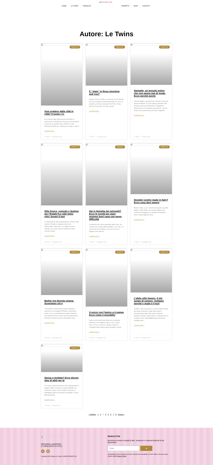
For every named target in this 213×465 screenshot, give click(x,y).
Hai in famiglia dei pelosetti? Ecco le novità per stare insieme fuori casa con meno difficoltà (105, 215)
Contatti (146, 6)
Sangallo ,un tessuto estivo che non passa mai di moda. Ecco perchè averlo (150, 93)
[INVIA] (146, 448)
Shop (136, 6)
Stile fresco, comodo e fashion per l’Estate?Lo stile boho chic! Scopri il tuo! (61, 214)
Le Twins (74, 6)
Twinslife (87, 6)
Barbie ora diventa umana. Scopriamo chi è (59, 302)
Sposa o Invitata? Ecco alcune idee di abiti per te (61, 379)
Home (64, 6)
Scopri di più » (49, 131)
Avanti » (121, 414)
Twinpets (125, 6)
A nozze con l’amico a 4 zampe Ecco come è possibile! (106, 313)
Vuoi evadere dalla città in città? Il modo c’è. (58, 112)
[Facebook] (48, 451)
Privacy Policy (121, 456)
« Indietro (92, 414)
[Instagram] (43, 451)
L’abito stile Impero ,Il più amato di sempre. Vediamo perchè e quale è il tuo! (149, 301)
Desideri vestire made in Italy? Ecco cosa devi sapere (151, 201)
